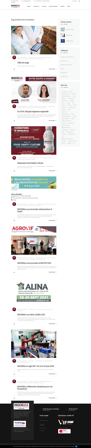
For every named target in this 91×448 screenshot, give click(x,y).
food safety (43, 157)
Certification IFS (64, 100)
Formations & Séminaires (34, 157)
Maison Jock (64, 123)
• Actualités (42, 430)
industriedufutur (27, 259)
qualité (44, 107)
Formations (44, 6)
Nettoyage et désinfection (66, 127)
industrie (32, 58)
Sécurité (40, 382)
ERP (21, 107)
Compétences (71, 100)
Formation (28, 58)
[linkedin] (79, 1)
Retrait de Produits (71, 134)
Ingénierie (19, 205)
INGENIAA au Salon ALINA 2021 (31, 314)
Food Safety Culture (50, 157)
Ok (76, 446)
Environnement (20, 382)
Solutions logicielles (53, 6)
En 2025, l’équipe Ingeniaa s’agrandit (33, 111)
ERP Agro (63, 105)
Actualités (62, 6)
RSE (26, 362)
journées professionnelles (27, 205)
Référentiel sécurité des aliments (67, 138)
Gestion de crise (64, 111)
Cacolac (74, 96)
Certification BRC (71, 98)
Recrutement (31, 57)
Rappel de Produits (69, 132)
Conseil (24, 58)
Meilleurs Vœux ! (69, 41)
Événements (31, 204)
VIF (41, 205)
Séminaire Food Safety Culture (30, 163)
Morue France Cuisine (65, 125)
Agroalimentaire (40, 57)
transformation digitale (72, 140)
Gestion (31, 382)
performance (34, 205)
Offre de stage (23, 63)
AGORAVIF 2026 (70, 29)
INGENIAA (25, 57)
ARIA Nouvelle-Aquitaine (66, 96)
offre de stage (40, 58)
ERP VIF (24, 107)
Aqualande (74, 93)
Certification (19, 58)
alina (44, 309)
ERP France (69, 105)
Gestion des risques (65, 114)
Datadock (48, 361)
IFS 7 (23, 259)
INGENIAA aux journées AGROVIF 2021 (34, 263)
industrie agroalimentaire (27, 159)
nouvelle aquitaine (65, 129)
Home (44, 13)
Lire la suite (52, 69)
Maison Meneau (71, 123)
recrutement (64, 134)
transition (63, 143)
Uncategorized (63, 76)
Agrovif (44, 361)
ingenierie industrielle (38, 107)
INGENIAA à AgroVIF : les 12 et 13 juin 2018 (35, 366)
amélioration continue (47, 57)
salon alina (64, 140)
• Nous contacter (43, 428)
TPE (39, 259)
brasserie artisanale (47, 257)
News (62, 68)
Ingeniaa (29, 6)
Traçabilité (42, 259)
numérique (33, 259)
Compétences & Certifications (35, 106)
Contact (68, 6)
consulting (45, 204)
